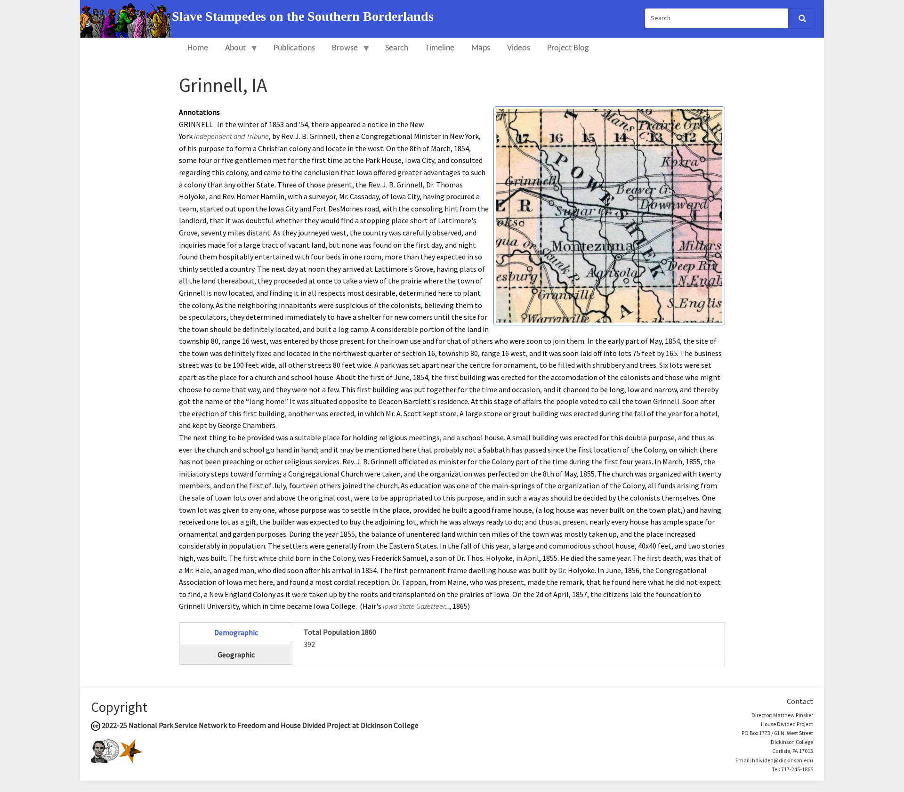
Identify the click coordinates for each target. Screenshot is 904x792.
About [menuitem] (231, 52)
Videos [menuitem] (518, 48)
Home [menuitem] (197, 48)
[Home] (126, 18)
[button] (609, 214)
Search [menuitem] (396, 48)
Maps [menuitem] (480, 48)
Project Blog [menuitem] (568, 48)
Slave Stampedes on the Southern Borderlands (303, 16)
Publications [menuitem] (294, 48)
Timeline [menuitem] (439, 48)
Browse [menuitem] (340, 52)
